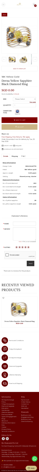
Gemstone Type (7, 112)
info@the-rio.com (9, 467)
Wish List (24, 406)
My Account (25, 400)
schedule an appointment (13, 149)
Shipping (15, 156)
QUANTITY (7, 105)
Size (4, 99)
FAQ (3, 425)
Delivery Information (8, 423)
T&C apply (26, 137)
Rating (7, 247)
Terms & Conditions (8, 431)
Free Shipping (7, 137)
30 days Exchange (15, 357)
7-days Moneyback (15, 349)
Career (4, 427)
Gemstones (5, 410)
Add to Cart (20, 120)
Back (4, 14)
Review (7, 229)
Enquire (19, 145)
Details (5, 156)
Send (30, 263)
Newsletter (25, 408)
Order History (25, 402)
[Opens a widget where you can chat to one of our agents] (31, 468)
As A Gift (20, 127)
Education (5, 408)
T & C (23, 156)
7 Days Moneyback (8, 404)
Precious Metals (7, 414)
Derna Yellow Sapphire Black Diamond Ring (19, 321)
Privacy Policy (6, 429)
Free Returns (17, 137)
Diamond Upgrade (15, 366)
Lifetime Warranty (15, 375)
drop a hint (8, 145)
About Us (5, 421)
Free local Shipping (15, 383)
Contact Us (25, 404)
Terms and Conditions (16, 340)
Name (6, 224)
